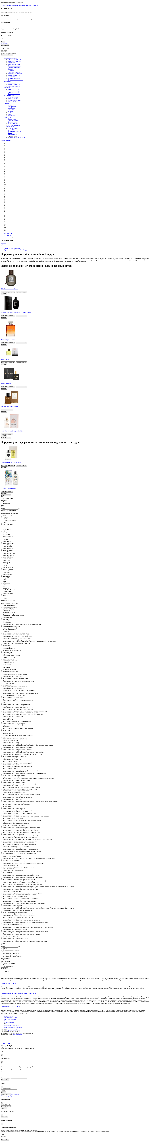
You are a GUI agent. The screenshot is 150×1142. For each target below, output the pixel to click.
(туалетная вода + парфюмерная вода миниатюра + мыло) (20, 837)
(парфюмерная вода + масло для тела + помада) (17, 780)
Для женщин (8, 233)
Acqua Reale (6, 560)
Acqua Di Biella (7, 546)
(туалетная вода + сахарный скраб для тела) (16, 633)
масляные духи (7, 647)
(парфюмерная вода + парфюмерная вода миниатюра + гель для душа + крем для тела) (28, 745)
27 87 (4, 527)
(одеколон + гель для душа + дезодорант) (15, 738)
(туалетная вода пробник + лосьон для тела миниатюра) (19, 784)
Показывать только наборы (11, 953)
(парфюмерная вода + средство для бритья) (15, 938)
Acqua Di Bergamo (8, 545)
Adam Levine (6, 562)
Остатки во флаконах (14, 72)
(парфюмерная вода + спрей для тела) (14, 808)
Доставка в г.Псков (14, 1030)
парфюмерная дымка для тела (11, 626)
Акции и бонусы (9, 117)
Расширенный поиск (6, 55)
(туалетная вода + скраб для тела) (12, 697)
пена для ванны (7, 617)
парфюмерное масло (9, 648)
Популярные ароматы (14, 66)
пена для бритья (7, 622)
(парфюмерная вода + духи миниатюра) (14, 940)
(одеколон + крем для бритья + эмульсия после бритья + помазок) (22, 851)
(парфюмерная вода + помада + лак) (13, 785)
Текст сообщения (6, 1078)
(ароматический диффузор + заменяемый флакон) (17, 910)
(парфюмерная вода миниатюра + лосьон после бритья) (19, 888)
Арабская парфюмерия (14, 67)
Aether (4, 581)
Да (2, 51)
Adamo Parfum (7, 564)
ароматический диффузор (10, 671)
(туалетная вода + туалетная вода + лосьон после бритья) (19, 901)
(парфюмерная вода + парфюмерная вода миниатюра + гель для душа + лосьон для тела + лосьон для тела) (34, 907)
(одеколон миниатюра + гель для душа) (14, 792)
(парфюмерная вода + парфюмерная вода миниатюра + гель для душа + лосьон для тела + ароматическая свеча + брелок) (38, 886)
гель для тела (7, 619)
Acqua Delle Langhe (8, 543)
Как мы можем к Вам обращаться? (11, 1070)
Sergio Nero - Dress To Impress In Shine (12, 431)
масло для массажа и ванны (11, 673)
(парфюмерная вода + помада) (12, 759)
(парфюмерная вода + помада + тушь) (14, 782)
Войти (3, 41)
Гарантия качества (9, 1021)
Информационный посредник (16, 137)
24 (3, 526)
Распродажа (11, 62)
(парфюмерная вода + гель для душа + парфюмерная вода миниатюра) (23, 863)
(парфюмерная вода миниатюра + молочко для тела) (18, 681)
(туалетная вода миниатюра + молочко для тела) (17, 721)
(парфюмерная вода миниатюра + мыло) (15, 929)
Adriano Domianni (8, 569)
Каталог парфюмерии (10, 58)
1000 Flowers (6, 519)
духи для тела (7, 685)
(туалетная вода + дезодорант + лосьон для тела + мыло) (19, 844)
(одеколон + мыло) (8, 719)
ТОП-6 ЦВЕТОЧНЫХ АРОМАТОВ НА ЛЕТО (11, 974)
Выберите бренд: (6, 140)
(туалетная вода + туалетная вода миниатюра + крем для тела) (21, 832)
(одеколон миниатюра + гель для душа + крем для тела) (19, 813)
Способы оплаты (13, 97)
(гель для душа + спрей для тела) (12, 905)
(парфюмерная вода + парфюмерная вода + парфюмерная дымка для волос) (25, 941)
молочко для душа (8, 726)
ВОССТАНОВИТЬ (6, 1106)
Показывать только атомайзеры (12, 960)
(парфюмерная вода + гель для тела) (13, 834)
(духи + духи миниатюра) (10, 919)
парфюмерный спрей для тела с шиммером (15, 811)
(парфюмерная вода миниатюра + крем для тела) (17, 796)
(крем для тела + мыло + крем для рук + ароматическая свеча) (21, 882)
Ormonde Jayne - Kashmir (8, 339)
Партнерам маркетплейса (11, 1025)
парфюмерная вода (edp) (10, 607)
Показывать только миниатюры (12, 956)
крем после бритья (8, 662)
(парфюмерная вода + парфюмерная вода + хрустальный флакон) (22, 640)
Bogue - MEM (5, 359)
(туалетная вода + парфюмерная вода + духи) (16, 804)
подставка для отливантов (10, 740)
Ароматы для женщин (14, 59)
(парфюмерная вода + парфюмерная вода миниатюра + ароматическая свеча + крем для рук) (30, 801)
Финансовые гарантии (14, 131)
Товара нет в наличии (7, 409)
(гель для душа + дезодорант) (11, 936)
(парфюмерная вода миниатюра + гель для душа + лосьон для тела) (22, 754)
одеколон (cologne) (8, 608)
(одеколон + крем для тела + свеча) (13, 822)
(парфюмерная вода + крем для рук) (13, 716)
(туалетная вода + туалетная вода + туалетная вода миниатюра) (21, 920)
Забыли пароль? (5, 1094)
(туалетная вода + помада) (10, 768)
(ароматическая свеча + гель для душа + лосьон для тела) (19, 853)
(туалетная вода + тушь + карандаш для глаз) (16, 790)
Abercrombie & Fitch (8, 536)
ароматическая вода (8, 680)
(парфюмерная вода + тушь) (11, 764)
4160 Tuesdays (7, 529)
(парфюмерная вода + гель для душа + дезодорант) (18, 874)
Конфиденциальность (10, 1017)
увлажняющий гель (8, 683)
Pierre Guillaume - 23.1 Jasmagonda (11, 462)
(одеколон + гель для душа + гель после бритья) (17, 638)
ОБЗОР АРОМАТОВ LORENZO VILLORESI (10, 1006)
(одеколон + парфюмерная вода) (12, 891)
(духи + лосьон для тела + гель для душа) (15, 912)
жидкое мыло (7, 806)
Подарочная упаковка (14, 78)
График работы (12, 134)
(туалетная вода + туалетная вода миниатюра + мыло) (19, 879)
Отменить (4, 1108)
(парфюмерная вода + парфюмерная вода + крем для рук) (20, 744)
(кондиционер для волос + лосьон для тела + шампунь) (19, 690)
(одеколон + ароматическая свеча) (13, 924)
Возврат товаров (9, 1022)
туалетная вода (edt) (8, 605)
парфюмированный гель (10, 660)
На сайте (10, 111)
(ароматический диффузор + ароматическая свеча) (18, 914)
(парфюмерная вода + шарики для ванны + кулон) (17, 636)
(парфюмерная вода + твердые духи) (13, 688)
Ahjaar (4, 598)
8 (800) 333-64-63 (15, 1031)
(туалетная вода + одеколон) (11, 815)
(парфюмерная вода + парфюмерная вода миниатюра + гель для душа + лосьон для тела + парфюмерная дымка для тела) (38, 908)
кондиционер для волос (10, 629)
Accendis (5, 539)
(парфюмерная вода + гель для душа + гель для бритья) (19, 915)
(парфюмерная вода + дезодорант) (13, 676)
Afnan (4, 584)
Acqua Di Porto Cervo (9, 553)
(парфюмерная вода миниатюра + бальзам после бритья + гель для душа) (24, 881)
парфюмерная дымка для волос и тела (14, 695)
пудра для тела (7, 664)
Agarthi (5, 586)
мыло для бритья (8, 733)
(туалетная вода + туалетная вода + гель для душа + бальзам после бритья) (25, 711)
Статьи (10, 133)
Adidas (5, 565)
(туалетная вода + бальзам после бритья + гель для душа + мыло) (22, 820)
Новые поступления (14, 64)
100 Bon (5, 517)
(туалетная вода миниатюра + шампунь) (14, 756)
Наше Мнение (12, 115)
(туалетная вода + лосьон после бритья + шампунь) (18, 917)
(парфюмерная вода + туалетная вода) (14, 723)
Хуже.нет (10, 114)
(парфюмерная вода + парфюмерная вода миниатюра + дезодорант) (23, 877)
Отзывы (6, 103)
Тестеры (10, 69)
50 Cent (5, 532)
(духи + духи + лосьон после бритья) (13, 825)
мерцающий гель (8, 654)
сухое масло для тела (9, 657)
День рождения (12, 122)
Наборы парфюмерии (14, 75)
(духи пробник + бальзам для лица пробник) (16, 823)
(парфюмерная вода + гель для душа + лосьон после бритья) (20, 712)
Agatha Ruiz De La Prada (10, 590)
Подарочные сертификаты (15, 80)
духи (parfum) (7, 610)
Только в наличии (8, 966)
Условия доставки (13, 98)
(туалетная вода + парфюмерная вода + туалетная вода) (19, 829)
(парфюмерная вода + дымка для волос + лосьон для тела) (20, 894)
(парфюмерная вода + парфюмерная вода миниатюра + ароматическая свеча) (25, 931)
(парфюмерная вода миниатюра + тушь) (14, 900)
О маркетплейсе (9, 126)
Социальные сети (13, 120)
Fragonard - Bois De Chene (8, 488)
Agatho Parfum (7, 591)
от (1, 506)
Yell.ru (9, 112)
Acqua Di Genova (8, 548)
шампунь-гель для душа (10, 631)
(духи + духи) (7, 730)
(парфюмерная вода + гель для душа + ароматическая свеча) (20, 693)
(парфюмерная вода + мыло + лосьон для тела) (16, 704)
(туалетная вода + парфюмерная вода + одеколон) (17, 766)
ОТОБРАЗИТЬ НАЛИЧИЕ (8, 292)
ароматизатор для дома (9, 614)
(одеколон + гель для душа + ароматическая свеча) (18, 700)
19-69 (4, 522)
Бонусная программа (14, 125)
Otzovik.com (11, 108)
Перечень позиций (21, 292)
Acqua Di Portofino (8, 555)
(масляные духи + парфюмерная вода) (14, 803)
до (1, 508)
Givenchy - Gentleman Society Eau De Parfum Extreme (16, 312)
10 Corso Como (7, 515)
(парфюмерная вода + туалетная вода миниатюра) (17, 797)
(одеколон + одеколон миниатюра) (13, 870)
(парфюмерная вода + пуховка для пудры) (15, 771)
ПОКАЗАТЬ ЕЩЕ (5, 437)
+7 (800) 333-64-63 (13, 5)
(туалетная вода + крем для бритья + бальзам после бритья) (20, 836)
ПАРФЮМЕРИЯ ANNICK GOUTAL (9, 983)
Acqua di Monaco (8, 550)
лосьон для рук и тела (9, 669)
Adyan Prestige (7, 572)
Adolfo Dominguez (8, 567)
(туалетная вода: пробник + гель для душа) (15, 678)
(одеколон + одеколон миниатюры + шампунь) (16, 643)
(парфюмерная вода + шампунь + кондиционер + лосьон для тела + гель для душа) (27, 839)
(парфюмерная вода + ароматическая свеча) (16, 855)
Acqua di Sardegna (8, 557)
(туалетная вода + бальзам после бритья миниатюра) (18, 842)
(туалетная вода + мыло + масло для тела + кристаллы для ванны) (22, 884)
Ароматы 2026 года (13, 89)
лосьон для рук (7, 652)
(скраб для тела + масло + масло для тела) (15, 686)
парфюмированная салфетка (11, 628)
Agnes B (5, 595)
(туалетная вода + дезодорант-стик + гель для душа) (18, 728)
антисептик (6, 732)
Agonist (5, 597)
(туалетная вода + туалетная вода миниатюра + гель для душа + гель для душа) (26, 816)
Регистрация (4, 43)
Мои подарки (12, 119)
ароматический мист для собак (12, 933)
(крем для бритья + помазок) (11, 860)
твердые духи (7, 645)
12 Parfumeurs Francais (9, 520)
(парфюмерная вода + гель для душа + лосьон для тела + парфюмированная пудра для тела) (30, 858)
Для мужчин (8, 235)
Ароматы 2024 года (13, 92)
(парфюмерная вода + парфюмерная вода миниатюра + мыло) (21, 875)
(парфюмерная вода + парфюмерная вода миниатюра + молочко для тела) (24, 773)
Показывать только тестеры (11, 950)
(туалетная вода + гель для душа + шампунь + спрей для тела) (21, 898)
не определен (5, 45)
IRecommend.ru (12, 106)
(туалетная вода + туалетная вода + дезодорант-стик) (18, 867)
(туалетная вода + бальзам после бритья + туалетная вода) (20, 841)
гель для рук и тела (8, 666)
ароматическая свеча (9, 612)
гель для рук (6, 667)
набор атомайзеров (8, 868)
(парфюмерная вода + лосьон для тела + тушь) (16, 634)
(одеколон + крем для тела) (11, 777)
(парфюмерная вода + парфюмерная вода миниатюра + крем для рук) (23, 752)
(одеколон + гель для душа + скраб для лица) (16, 846)
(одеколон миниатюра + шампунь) (13, 758)
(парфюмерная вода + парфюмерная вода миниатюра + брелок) (21, 934)
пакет (4, 702)
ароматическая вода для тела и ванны (14, 699)
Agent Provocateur (8, 593)
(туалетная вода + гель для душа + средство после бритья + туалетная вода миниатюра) (28, 778)
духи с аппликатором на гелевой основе (15, 674)
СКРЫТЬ (3, 294)
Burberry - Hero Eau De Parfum (9, 406)
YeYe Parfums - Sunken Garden (9, 289)
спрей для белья (7, 872)
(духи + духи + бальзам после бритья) (14, 775)
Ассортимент (12, 83)
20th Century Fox (7, 524)
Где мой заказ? (12, 101)
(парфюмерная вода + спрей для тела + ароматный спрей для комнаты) (24, 903)
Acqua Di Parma (7, 552)
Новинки (7, 87)
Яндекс (10, 105)
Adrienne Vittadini (8, 571)
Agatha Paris (6, 588)
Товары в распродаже (9, 963)
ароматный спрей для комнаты (12, 650)
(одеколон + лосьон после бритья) (13, 725)
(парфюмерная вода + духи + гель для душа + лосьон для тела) (21, 827)
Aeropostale (6, 578)
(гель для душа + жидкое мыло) (12, 718)
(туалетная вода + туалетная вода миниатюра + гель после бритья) (22, 893)
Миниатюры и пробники (15, 73)
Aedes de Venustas (8, 574)
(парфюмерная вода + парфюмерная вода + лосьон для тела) (20, 849)
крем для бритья (7, 621)
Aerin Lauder (6, 576)
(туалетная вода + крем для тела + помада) (15, 896)
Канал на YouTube (13, 128)
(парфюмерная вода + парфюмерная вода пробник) (18, 747)
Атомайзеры (11, 70)
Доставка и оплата (9, 95)
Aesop (4, 579)
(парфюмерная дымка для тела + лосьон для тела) (17, 810)
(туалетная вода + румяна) (10, 761)
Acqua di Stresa (7, 558)
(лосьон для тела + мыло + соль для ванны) (15, 692)
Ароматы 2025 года (13, 91)
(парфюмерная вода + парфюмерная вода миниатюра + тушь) (21, 889)
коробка (5, 737)
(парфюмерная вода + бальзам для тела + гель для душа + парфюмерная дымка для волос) (29, 641)
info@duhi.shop (17, 1034)
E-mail (2, 1071)
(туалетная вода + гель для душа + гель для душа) (17, 763)
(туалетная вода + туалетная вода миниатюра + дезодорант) (20, 830)
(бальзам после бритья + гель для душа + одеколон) (18, 735)
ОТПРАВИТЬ (4, 1079)
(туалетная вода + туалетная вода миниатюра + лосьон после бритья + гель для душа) (28, 927)
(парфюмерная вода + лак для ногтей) (14, 862)
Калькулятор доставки (14, 100)
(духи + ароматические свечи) (12, 856)
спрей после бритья (8, 659)
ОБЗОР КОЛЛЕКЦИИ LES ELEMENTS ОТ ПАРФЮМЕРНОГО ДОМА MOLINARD (19, 993)
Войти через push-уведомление (10, 1096)
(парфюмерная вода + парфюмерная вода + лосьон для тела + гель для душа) (25, 922)
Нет (5, 51)
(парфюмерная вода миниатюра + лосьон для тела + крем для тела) (22, 770)
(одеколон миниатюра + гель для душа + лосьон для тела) (20, 789)
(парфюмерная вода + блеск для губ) (13, 799)
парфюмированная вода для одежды (13, 615)
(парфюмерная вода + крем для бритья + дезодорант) (18, 749)
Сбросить (3, 243)
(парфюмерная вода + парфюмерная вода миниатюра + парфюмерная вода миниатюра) (28, 751)
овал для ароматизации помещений (13, 706)
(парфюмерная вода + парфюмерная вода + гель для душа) (20, 707)
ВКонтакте (11, 109)
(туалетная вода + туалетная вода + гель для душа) (18, 709)
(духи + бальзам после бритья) (12, 848)
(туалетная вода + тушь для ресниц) (13, 818)
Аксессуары (11, 76)
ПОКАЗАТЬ (4, 968)
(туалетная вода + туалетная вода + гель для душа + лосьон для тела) (23, 714)
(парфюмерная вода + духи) (11, 742)
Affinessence (6, 583)
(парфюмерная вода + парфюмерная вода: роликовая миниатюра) (22, 624)
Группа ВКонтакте (13, 130)
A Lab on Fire (6, 534)
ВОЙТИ (3, 1092)
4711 (4, 531)
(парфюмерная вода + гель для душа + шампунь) (17, 926)
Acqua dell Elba (7, 541)
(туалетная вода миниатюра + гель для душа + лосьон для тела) (21, 787)
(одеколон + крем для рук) (10, 865)
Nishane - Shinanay (6, 383)
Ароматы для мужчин (14, 61)
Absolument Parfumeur (9, 538)
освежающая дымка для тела (11, 655)
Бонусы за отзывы (13, 123)
